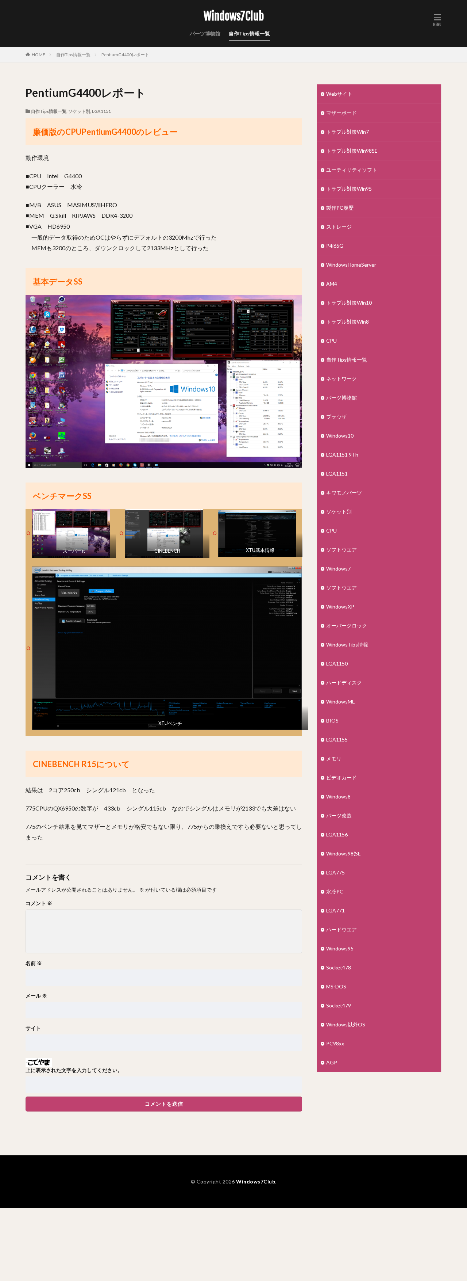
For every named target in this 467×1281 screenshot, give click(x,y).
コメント (39, 903)
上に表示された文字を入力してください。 (74, 1070)
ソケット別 (79, 111)
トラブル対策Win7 (347, 132)
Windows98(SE (343, 853)
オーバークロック (346, 625)
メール (36, 995)
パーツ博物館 (205, 33)
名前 (34, 963)
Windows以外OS (345, 1024)
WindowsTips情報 (347, 644)
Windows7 (338, 568)
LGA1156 (337, 834)
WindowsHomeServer (351, 265)
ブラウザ (336, 416)
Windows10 (340, 435)
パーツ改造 (339, 815)
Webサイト (339, 94)
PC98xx (335, 1043)
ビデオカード (341, 777)
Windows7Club (234, 16)
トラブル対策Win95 (349, 189)
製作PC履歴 (340, 208)
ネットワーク (341, 378)
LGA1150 (337, 663)
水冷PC (334, 891)
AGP (331, 1062)
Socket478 (338, 967)
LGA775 (335, 872)
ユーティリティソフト (351, 170)
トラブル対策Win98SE (352, 151)
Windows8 (338, 796)
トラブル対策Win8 (347, 322)
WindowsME (340, 701)
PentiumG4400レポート (125, 54)
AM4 (331, 284)
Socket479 (338, 1005)
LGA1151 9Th (342, 454)
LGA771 (335, 910)
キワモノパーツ (344, 492)
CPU (331, 341)
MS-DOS (336, 986)
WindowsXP (340, 606)
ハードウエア (341, 929)
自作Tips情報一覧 (249, 33)
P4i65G (334, 246)
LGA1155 (337, 739)
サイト (33, 1028)
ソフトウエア (341, 549)
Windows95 (340, 948)
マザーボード (341, 113)
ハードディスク (344, 682)
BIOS (332, 720)
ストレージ (339, 227)
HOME (38, 54)
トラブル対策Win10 (349, 303)
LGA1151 (101, 111)
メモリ (333, 758)
